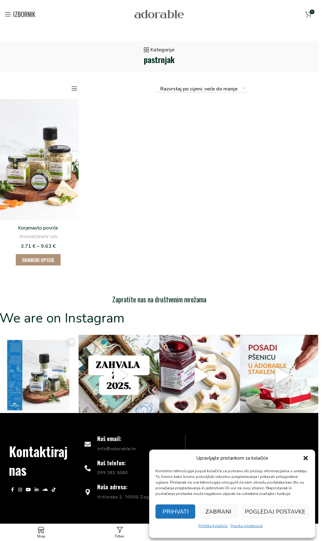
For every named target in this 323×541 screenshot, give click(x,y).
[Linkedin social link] (36, 490)
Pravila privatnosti (247, 525)
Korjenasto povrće (38, 227)
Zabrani (218, 511)
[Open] (119, 375)
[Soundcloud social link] (45, 490)
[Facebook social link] (12, 490)
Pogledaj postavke (275, 511)
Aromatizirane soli (38, 236)
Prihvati (175, 511)
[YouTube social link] (28, 490)
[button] (305, 458)
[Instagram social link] (20, 490)
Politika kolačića (212, 525)
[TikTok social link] (53, 490)
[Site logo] (159, 13)
